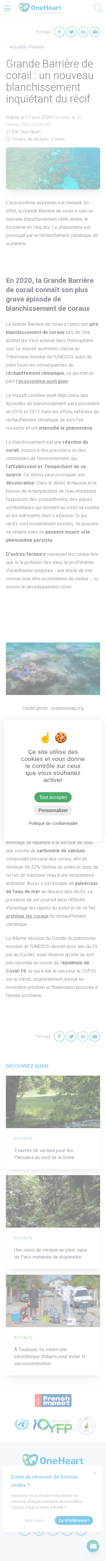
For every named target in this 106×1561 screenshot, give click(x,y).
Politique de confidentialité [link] (53, 823)
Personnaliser (53, 810)
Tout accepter (53, 797)
